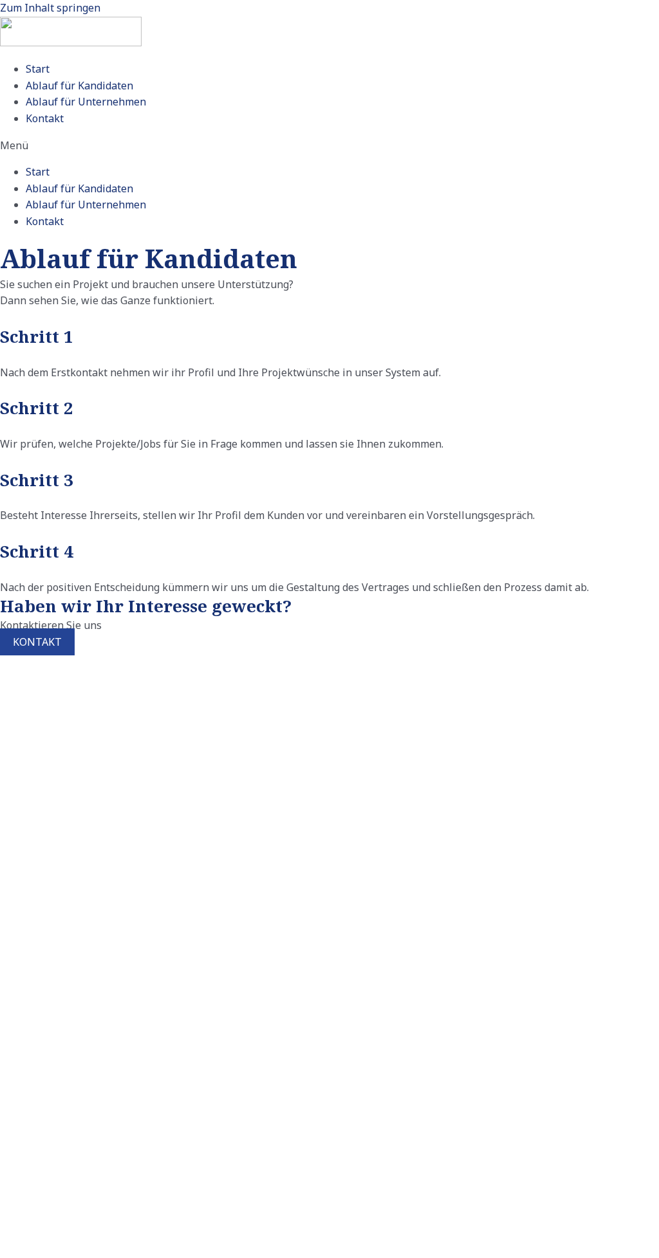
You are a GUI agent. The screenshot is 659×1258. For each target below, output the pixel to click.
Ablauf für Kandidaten (79, 85)
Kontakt (45, 118)
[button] (329, 146)
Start (38, 69)
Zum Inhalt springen (50, 8)
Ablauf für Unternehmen (86, 102)
